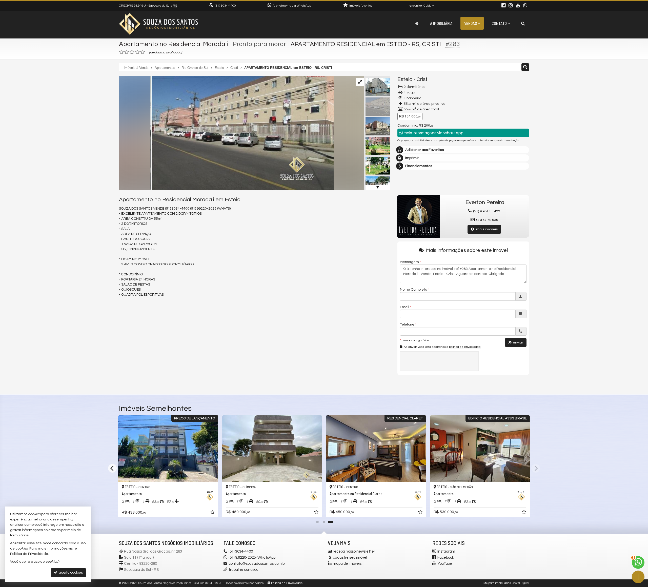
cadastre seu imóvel (350, 557)
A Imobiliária (441, 23)
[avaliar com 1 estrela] (121, 52)
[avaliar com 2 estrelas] (126, 52)
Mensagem (409, 262)
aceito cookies (70, 572)
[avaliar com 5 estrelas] (142, 52)
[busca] (523, 23)
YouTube (445, 563)
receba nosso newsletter (354, 551)
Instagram (446, 551)
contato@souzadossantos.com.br (257, 563)
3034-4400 (225, 5)
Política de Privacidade (287, 583)
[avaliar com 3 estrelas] (132, 52)
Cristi (422, 79)
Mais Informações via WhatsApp (433, 133)
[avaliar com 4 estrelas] (137, 52)
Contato (499, 23)
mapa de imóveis (347, 563)
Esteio (405, 79)
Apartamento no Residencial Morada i (173, 44)
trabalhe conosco (243, 570)
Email (404, 307)
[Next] (535, 468)
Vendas (470, 23)
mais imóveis (486, 229)
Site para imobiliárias (497, 583)
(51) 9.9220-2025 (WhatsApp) (252, 557)
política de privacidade (465, 347)
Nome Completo (413, 289)
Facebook (445, 557)
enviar (518, 342)
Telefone (407, 324)
